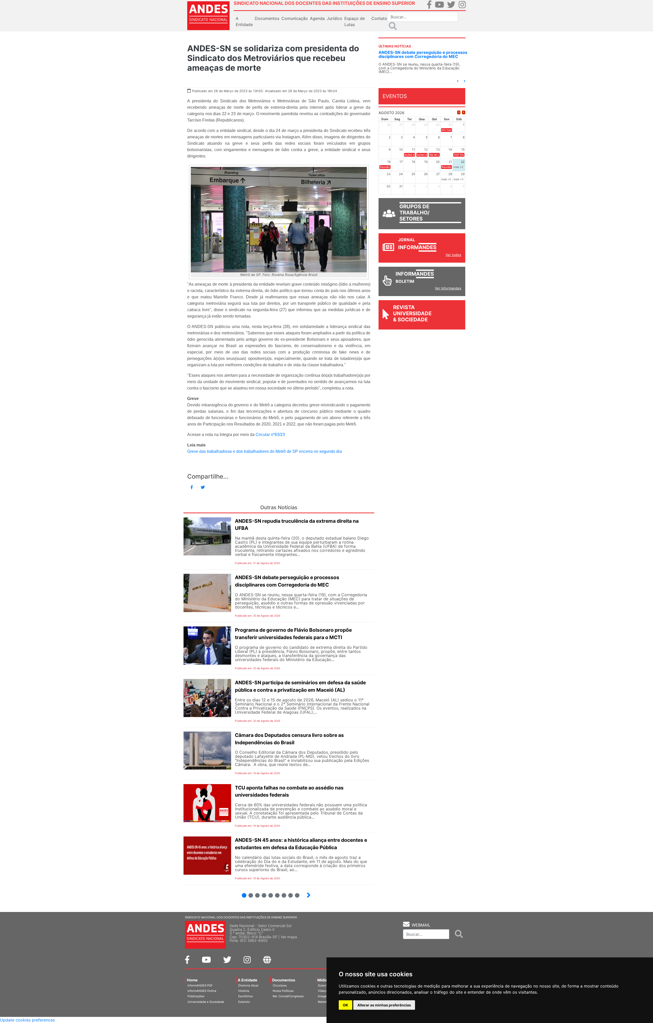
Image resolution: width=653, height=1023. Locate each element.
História (243, 991)
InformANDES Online (201, 991)
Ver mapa (289, 937)
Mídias (323, 980)
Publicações (195, 996)
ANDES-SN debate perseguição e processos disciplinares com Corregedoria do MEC (423, 54)
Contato (379, 18)
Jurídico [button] (334, 18)
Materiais (324, 1002)
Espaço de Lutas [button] (354, 21)
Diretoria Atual (248, 985)
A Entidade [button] (244, 21)
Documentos (283, 980)
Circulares (280, 985)
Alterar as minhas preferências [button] (384, 1005)
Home (192, 980)
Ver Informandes (448, 288)
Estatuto (244, 1002)
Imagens (324, 996)
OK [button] (345, 1005)
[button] (457, 81)
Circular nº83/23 (270, 434)
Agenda (317, 18)
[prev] (458, 112)
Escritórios (245, 996)
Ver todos (453, 255)
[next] (463, 112)
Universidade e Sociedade (205, 1002)
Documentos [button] (267, 18)
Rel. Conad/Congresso (288, 996)
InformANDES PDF (200, 985)
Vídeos (323, 991)
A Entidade (247, 980)
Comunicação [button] (294, 18)
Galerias (324, 985)
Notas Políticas (283, 991)
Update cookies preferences (27, 1019)
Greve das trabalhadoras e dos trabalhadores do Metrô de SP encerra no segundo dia (264, 451)
